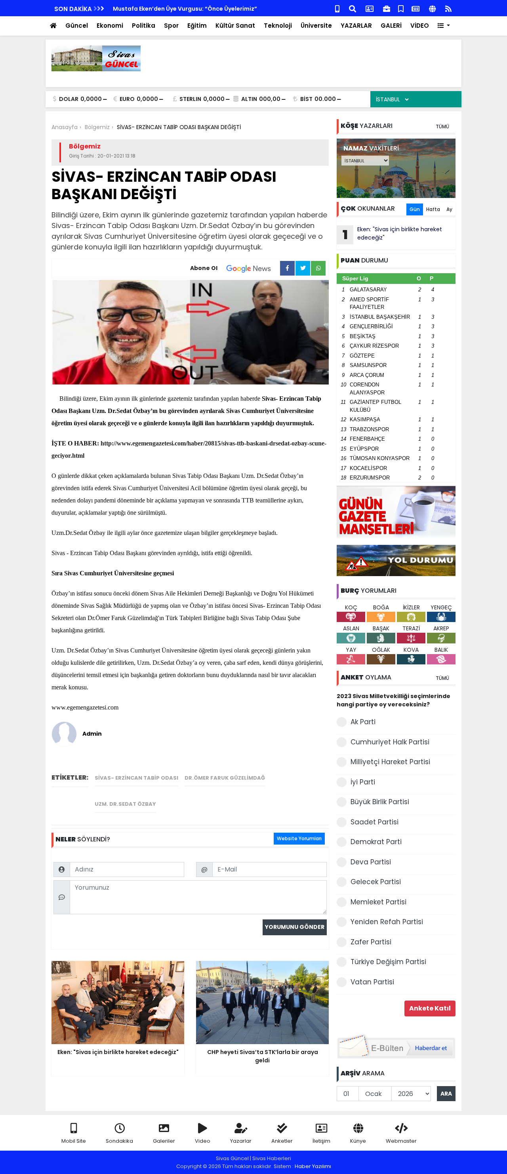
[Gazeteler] (415, 8)
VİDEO (419, 25)
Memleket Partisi (378, 902)
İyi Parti (363, 782)
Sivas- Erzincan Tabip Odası (136, 778)
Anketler (282, 1141)
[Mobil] (337, 8)
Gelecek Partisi (376, 882)
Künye (358, 1141)
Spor (171, 25)
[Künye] (432, 8)
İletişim (321, 1141)
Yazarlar (241, 1141)
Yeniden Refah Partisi (387, 922)
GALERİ (391, 25)
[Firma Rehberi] (386, 8)
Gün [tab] (415, 209)
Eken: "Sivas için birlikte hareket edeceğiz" (392, 234)
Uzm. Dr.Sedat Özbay (125, 804)
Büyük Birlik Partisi (380, 802)
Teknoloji (278, 25)
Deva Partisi (371, 862)
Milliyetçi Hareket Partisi (390, 762)
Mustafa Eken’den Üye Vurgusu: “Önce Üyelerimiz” (185, 9)
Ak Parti (363, 722)
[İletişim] (369, 8)
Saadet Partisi (374, 822)
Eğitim (197, 25)
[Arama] (352, 8)
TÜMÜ (442, 126)
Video (202, 1141)
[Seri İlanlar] (401, 8)
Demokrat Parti (376, 842)
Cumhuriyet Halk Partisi (390, 742)
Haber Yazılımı (313, 1166)
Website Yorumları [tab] (299, 838)
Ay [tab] (449, 209)
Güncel (76, 25)
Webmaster (401, 1141)
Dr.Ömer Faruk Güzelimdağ (225, 778)
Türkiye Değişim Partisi (388, 962)
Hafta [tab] (433, 209)
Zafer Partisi (371, 942)
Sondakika (119, 1141)
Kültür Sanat (235, 25)
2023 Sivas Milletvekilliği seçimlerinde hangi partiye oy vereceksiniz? (393, 700)
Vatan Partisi (372, 982)
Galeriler (164, 1141)
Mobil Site (73, 1141)
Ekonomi (110, 25)
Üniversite (316, 25)
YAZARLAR (356, 25)
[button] (443, 26)
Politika (143, 25)
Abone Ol (203, 268)
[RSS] (448, 8)
